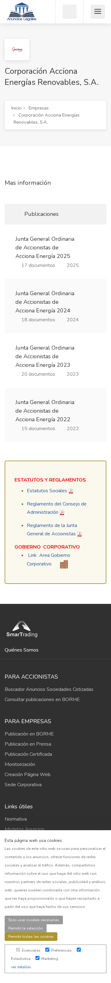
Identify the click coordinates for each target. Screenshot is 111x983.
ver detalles (21, 967)
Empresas (39, 108)
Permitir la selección (25, 928)
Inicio (16, 108)
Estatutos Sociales (47, 490)
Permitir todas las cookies (31, 936)
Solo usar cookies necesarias (33, 920)
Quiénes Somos (22, 650)
